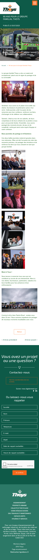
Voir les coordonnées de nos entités (19, 381)
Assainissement (19, 503)
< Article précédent (9, 340)
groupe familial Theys (11, 73)
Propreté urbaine (19, 505)
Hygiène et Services (19, 519)
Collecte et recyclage (19, 508)
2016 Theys (20, 546)
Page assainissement (19, 549)
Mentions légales (19, 544)
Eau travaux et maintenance (19, 513)
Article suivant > (31, 340)
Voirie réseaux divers (19, 511)
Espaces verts (19, 516)
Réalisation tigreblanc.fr (19, 552)
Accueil (4, 65)
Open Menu (34, 3)
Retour (19, 332)
